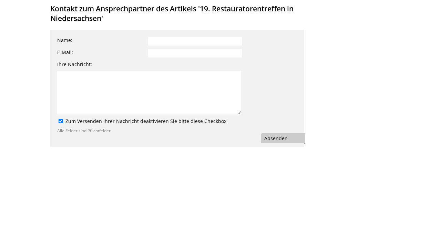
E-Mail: (65, 52)
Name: (64, 40)
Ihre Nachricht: (74, 64)
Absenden (276, 138)
